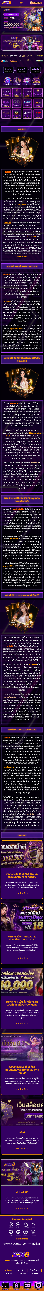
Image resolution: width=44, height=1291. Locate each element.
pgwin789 (7, 565)
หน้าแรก (8, 1270)
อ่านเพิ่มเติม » (22, 893)
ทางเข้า (21, 1270)
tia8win (22, 1132)
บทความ (22, 1273)
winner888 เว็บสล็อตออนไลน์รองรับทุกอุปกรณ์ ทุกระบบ (22, 875)
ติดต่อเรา (35, 1273)
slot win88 (31, 236)
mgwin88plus (16, 328)
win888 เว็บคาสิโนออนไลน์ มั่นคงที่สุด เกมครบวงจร (22, 938)
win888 (7, 222)
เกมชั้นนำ (9, 1273)
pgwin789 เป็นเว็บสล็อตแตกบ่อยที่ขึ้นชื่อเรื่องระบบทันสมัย (22, 1003)
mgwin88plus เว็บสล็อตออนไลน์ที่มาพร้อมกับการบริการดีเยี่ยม (22, 1070)
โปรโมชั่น (34, 1270)
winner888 (22, 256)
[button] (21, 3)
